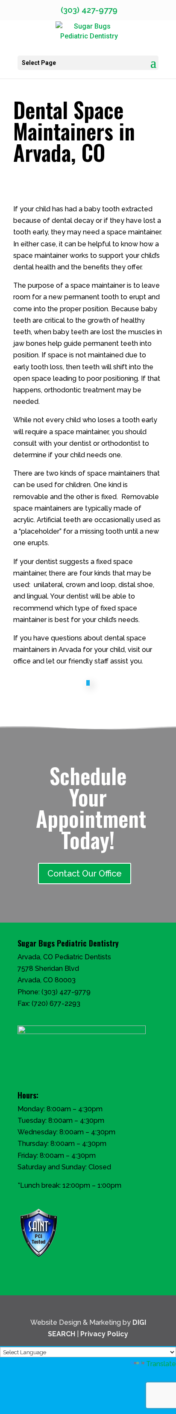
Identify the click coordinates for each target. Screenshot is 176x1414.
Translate (161, 1364)
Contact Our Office (84, 873)
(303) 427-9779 (66, 992)
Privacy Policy (104, 1334)
